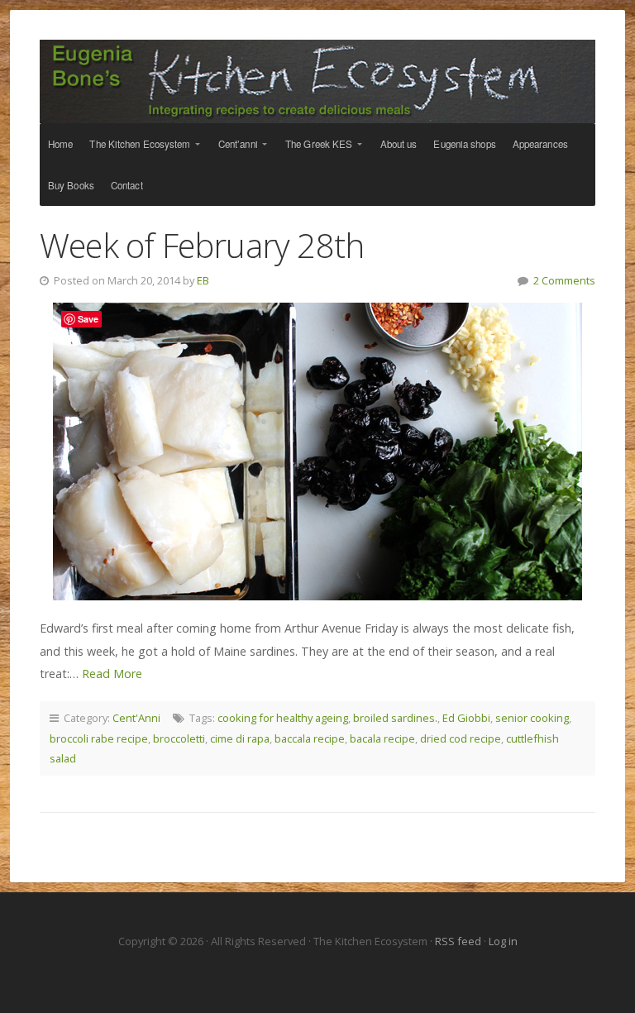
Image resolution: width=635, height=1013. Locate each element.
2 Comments (564, 280)
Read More (112, 673)
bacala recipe (382, 738)
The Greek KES (318, 144)
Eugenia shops (464, 144)
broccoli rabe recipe (99, 738)
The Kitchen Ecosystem (317, 81)
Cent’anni (238, 144)
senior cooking (532, 717)
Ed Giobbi (466, 717)
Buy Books (71, 185)
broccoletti (179, 738)
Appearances (540, 144)
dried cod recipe (460, 738)
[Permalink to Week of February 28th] (317, 451)
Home (60, 144)
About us (399, 144)
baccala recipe (310, 738)
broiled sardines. (395, 717)
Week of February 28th (202, 245)
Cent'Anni (136, 717)
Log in (503, 941)
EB (203, 280)
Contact (127, 185)
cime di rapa (240, 738)
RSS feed (459, 941)
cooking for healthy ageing (282, 717)
